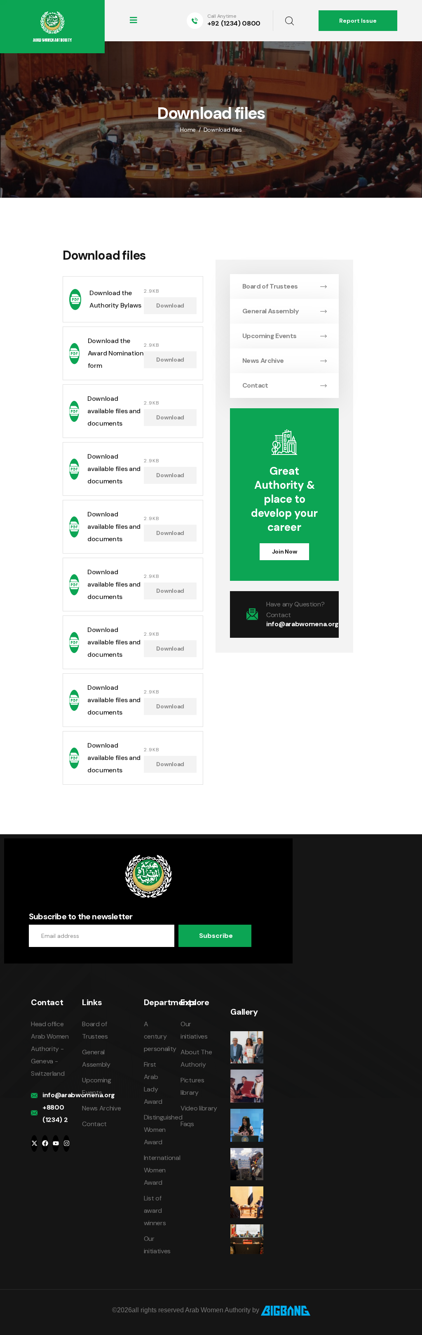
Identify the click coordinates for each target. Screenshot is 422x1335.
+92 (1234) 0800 (233, 23)
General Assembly (270, 311)
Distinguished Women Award (163, 1129)
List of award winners (155, 1210)
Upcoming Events (269, 335)
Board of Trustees (270, 286)
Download (170, 305)
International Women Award (162, 1170)
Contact (255, 385)
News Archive (263, 360)
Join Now (284, 551)
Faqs (187, 1124)
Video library (199, 1108)
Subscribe (216, 935)
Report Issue (358, 20)
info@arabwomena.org (302, 624)
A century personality (160, 1036)
